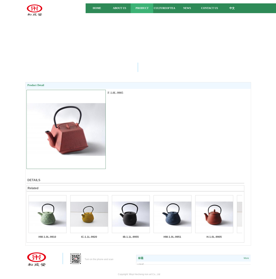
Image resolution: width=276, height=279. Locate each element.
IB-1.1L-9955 (131, 236)
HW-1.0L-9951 (172, 236)
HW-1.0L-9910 (47, 236)
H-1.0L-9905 (214, 236)
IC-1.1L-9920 (89, 236)
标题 (140, 258)
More (246, 258)
